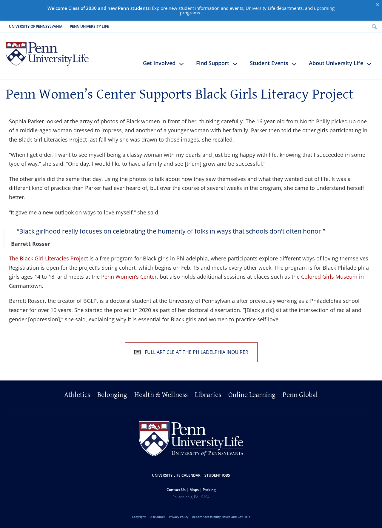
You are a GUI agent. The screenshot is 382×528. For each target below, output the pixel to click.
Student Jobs (217, 475)
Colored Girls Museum (330, 276)
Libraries (208, 395)
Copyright (139, 517)
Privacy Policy (178, 517)
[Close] (377, 4)
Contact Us (176, 489)
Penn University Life (89, 26)
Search (374, 26)
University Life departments (274, 8)
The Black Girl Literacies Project (48, 258)
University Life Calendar (176, 475)
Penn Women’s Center (129, 276)
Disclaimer (157, 517)
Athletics (77, 395)
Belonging (112, 395)
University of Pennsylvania (35, 26)
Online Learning (251, 395)
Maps (194, 489)
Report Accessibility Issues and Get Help (221, 517)
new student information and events (206, 8)
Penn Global (300, 395)
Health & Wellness (161, 395)
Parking (209, 489)
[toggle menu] (184, 66)
